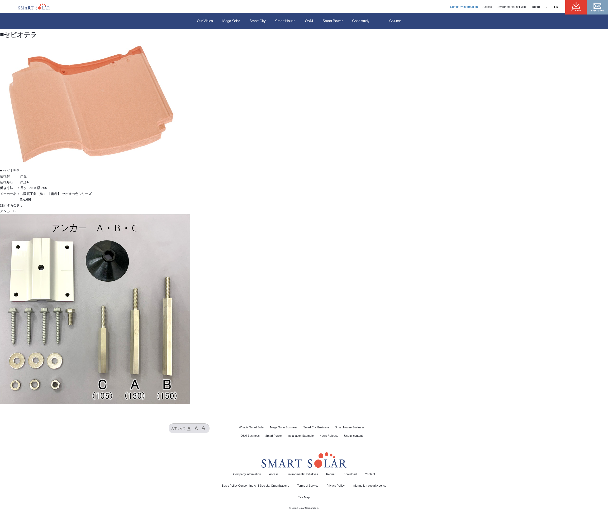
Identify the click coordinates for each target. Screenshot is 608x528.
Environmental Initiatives (302, 474)
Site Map (304, 497)
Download (350, 474)
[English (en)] (558, 6)
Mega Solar (231, 21)
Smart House (285, 21)
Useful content (353, 435)
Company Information (464, 6)
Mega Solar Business (284, 427)
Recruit (536, 6)
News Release (328, 435)
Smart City (257, 21)
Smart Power (332, 21)
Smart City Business (316, 427)
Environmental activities (512, 6)
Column (395, 21)
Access (487, 6)
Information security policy (369, 485)
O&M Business (250, 435)
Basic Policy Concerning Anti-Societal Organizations (255, 485)
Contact (370, 474)
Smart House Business (349, 427)
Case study (361, 21)
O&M (309, 21)
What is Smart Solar (251, 427)
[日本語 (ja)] (550, 6)
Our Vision (205, 21)
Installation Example (301, 435)
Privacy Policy (336, 485)
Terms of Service (307, 485)
